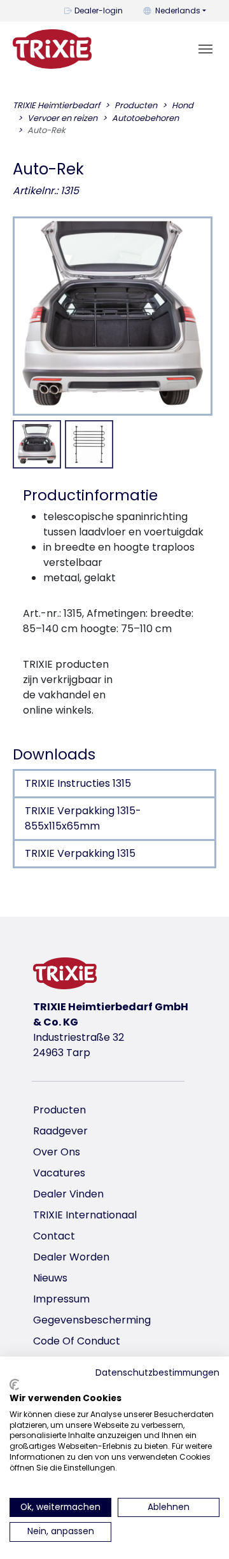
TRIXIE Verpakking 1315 (80, 853)
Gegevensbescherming (92, 1320)
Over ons (56, 1152)
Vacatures (59, 1173)
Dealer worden (71, 1257)
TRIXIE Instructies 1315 (78, 783)
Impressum (61, 1299)
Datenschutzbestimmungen (157, 1373)
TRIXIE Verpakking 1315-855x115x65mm (83, 818)
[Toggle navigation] (205, 49)
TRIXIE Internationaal (85, 1215)
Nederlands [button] (177, 10)
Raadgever (60, 1131)
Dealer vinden (68, 1194)
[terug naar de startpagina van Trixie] (52, 49)
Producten (59, 1110)
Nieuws (50, 1278)
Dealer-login (98, 10)
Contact (54, 1236)
